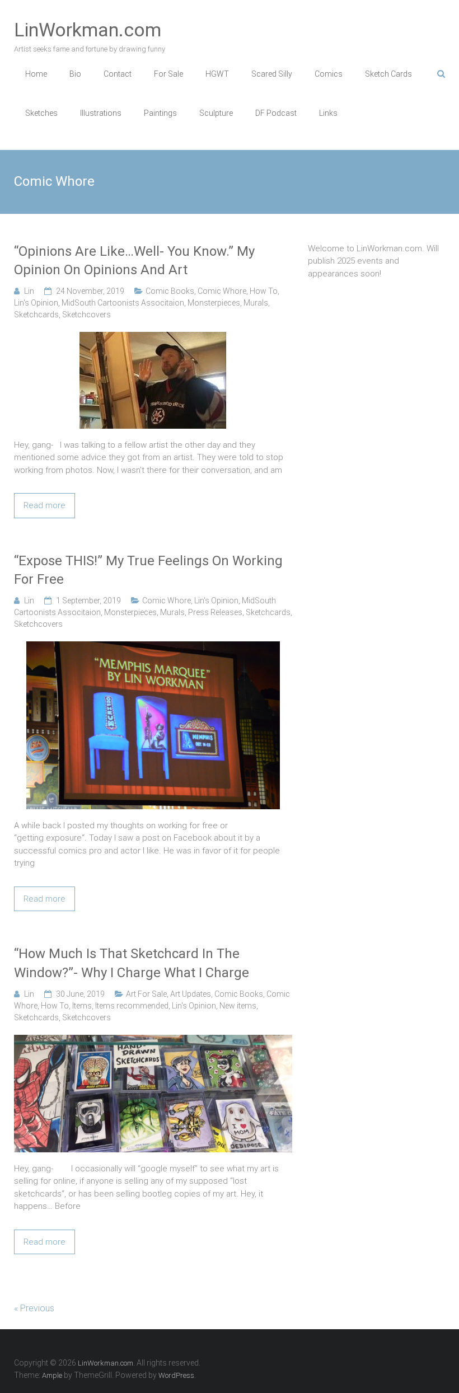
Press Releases (215, 612)
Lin (29, 291)
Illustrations (100, 113)
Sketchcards (36, 314)
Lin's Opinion (36, 302)
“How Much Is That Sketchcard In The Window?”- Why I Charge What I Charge (131, 963)
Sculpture (216, 113)
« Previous (34, 1308)
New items (237, 1005)
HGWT (217, 73)
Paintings (160, 113)
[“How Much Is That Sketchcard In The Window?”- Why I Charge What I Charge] (153, 1041)
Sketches (41, 113)
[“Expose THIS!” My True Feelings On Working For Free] (153, 647)
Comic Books (170, 291)
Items (82, 1005)
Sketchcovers (86, 314)
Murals (255, 302)
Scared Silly (271, 73)
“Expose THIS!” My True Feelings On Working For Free (148, 570)
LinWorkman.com (87, 29)
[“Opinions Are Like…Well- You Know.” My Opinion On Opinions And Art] (152, 338)
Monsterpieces (214, 302)
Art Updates (190, 993)
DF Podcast (276, 113)
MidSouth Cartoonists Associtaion (123, 302)
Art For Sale (146, 993)
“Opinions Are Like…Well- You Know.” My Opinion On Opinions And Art (134, 260)
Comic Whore (222, 291)
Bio (75, 73)
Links (328, 113)
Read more (44, 505)
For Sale (168, 73)
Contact (118, 73)
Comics (329, 73)
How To (264, 291)
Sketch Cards (388, 73)
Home (36, 73)
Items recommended (131, 1005)
